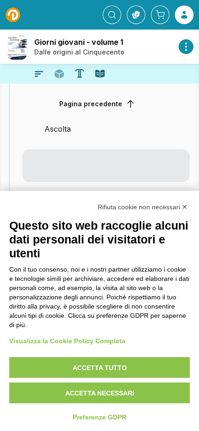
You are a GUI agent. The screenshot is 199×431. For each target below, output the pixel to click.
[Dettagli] (186, 46)
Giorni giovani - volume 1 (78, 42)
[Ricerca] (112, 15)
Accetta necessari (99, 393)
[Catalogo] (136, 15)
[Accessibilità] (79, 73)
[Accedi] (184, 15)
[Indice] (39, 74)
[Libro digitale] (100, 74)
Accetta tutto (100, 367)
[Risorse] (59, 74)
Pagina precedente (90, 104)
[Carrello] (160, 15)
